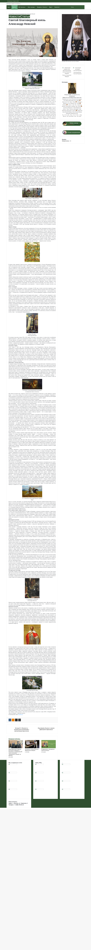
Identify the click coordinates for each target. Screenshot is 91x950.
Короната (79, 101)
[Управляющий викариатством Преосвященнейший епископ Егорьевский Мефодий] (66, 70)
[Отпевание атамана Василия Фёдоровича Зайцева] (32, 747)
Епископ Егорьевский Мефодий (66, 76)
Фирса (71, 101)
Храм (8, 7)
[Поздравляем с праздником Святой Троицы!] (48, 747)
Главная (10, 13)
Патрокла (72, 103)
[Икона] (72, 93)
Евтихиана (68, 106)
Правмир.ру (20, 714)
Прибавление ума (74, 113)
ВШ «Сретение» (22, 7)
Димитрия (64, 110)
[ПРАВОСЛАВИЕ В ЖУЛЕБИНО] (13, 4)
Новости (14, 7)
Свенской (74, 110)
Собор (74, 107)
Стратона (79, 104)
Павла (78, 103)
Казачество (56, 7)
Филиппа (63, 106)
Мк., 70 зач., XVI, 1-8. (72, 114)
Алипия (79, 106)
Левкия (74, 101)
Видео (50, 7)
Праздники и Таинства (42, 7)
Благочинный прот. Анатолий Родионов (77, 73)
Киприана (73, 106)
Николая (71, 109)
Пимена (77, 100)
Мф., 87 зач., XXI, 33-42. (76, 116)
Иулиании (64, 104)
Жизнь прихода (31, 7)
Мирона (66, 100)
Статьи (25, 16)
